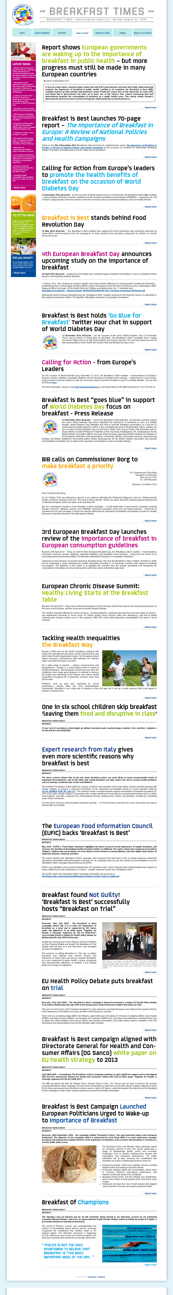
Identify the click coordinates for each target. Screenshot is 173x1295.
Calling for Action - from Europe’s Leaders (23, 133)
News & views (82, 33)
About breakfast (42, 33)
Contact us (92, 1277)
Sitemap (101, 1277)
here (54, 382)
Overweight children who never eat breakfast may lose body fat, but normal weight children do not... (23, 264)
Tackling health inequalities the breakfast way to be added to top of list (23, 178)
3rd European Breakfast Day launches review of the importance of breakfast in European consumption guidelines (24, 158)
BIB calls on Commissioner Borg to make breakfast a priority (23, 149)
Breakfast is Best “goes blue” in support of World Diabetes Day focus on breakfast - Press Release (23, 141)
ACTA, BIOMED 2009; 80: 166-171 (59, 791)
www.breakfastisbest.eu (92, 20)
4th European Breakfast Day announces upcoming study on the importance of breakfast (24, 117)
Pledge (123, 33)
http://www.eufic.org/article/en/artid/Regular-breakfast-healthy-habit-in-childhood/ (80, 876)
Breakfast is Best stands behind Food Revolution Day (24, 109)
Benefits (62, 33)
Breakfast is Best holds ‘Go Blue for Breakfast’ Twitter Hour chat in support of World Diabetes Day (24, 126)
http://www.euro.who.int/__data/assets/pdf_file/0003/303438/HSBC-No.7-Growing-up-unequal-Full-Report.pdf (93, 290)
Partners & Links (102, 33)
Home (22, 33)
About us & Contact (143, 33)
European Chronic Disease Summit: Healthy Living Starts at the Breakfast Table (23, 168)
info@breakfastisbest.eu (87, 387)
